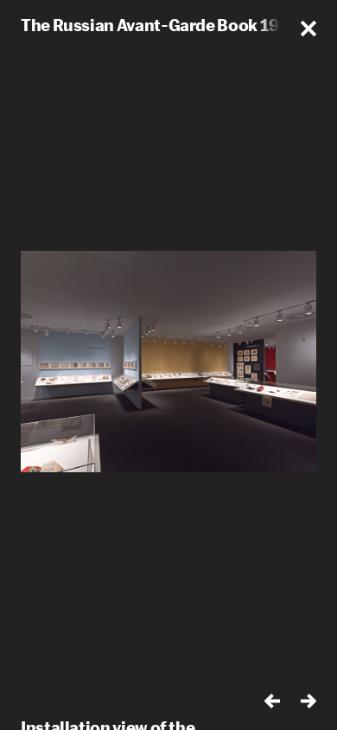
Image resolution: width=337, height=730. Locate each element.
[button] (308, 28)
